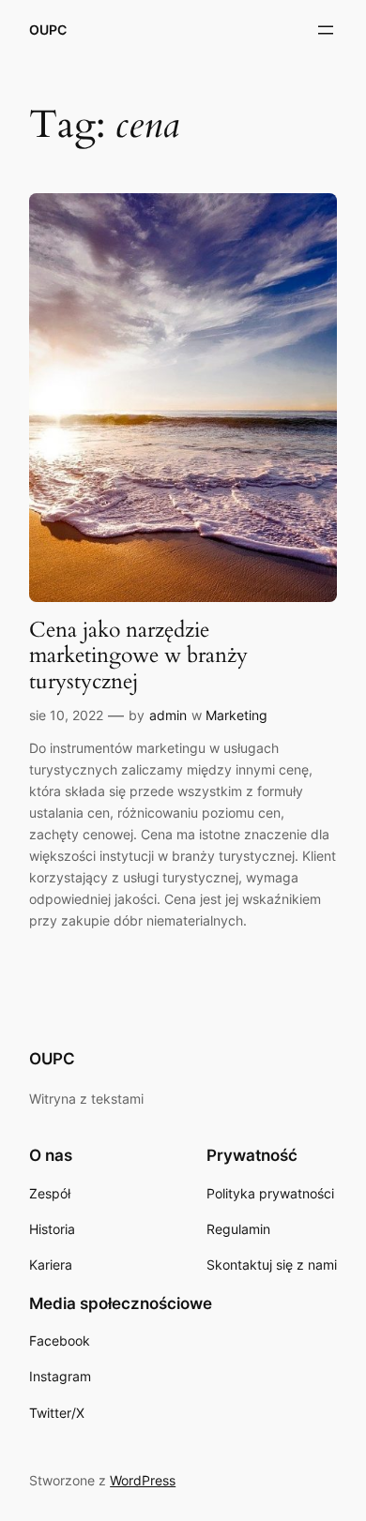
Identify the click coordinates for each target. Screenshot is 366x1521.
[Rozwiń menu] (325, 30)
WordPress (142, 1480)
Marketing (236, 715)
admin (168, 715)
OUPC (48, 30)
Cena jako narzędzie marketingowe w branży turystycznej (138, 655)
